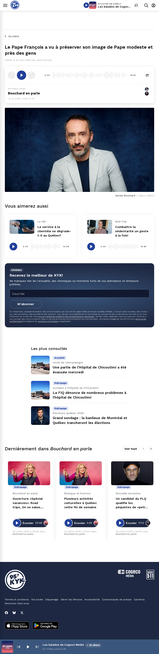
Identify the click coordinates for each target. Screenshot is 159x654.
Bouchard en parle (24, 93)
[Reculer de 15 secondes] (11, 75)
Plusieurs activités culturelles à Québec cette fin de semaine (80, 503)
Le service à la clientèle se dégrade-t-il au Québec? (54, 231)
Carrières (139, 599)
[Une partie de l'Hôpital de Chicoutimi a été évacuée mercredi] (40, 365)
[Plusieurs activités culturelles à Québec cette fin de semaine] (81, 473)
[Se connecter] (153, 5)
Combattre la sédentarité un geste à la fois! (132, 231)
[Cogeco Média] (129, 576)
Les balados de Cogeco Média (118, 6)
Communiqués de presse (116, 599)
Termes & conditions (17, 599)
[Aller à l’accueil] (15, 8)
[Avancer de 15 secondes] (31, 75)
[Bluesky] (14, 612)
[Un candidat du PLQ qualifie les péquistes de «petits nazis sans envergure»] (132, 473)
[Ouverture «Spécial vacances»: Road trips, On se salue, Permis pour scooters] (29, 473)
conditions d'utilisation (48, 321)
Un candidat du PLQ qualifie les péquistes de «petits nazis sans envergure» (132, 503)
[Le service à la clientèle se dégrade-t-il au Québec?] (22, 227)
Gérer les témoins (71, 599)
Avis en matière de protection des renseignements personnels (66, 316)
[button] (18, 647)
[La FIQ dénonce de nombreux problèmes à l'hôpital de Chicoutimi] (40, 390)
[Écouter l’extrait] (21, 75)
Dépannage (51, 599)
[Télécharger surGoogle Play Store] (45, 626)
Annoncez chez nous (17, 603)
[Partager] (147, 75)
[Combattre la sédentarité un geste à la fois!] (99, 227)
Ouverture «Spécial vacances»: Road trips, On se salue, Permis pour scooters (28, 503)
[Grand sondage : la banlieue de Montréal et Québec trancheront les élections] (40, 415)
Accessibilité (92, 599)
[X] (21, 612)
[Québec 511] (150, 578)
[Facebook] (6, 612)
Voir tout (130, 448)
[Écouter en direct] (86, 5)
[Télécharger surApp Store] (17, 626)
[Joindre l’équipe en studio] (136, 5)
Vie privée (37, 599)
